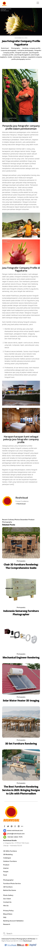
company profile (34, 48)
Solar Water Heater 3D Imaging (21, 700)
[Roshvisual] (4, 5)
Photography (15, 48)
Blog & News (7, 914)
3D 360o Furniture (10, 851)
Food (5, 875)
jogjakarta (3, 57)
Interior (6, 868)
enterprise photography (25, 50)
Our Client (7, 899)
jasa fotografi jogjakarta (22, 55)
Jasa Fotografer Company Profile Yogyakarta (21, 42)
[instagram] (15, 826)
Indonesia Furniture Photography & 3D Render (19, 939)
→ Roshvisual (21, 504)
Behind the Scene (9, 890)
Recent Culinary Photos (11, 519)
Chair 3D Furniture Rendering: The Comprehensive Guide (21, 566)
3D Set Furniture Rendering (21, 743)
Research (6, 924)
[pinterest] (11, 826)
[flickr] (22, 826)
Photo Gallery (8, 895)
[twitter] (8, 826)
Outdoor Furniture (10, 861)
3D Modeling (8, 854)
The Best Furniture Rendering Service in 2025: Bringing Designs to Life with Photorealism (21, 790)
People (5, 871)
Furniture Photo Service (12, 883)
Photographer (8, 880)
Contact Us (7, 902)
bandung (25, 48)
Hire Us (6, 905)
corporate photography (8, 50)
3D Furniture (7, 887)
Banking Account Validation (13, 921)
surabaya (24, 57)
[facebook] (4, 826)
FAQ (4, 917)
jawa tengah (35, 55)
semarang (16, 57)
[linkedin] (18, 826)
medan (10, 57)
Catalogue (7, 858)
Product (6, 865)
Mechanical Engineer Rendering (21, 657)
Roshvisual (5, 48)
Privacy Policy (8, 910)
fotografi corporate (21, 52)
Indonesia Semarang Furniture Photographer (21, 612)
